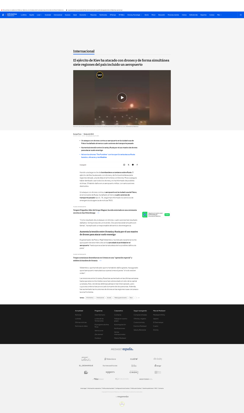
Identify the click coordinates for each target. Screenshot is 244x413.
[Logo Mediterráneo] (146, 379)
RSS (156, 388)
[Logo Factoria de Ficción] (110, 365)
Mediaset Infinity (159, 315)
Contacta (117, 315)
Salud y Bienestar (140, 330)
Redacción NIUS (89, 134)
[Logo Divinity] (158, 359)
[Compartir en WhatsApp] (124, 165)
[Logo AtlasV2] (98, 379)
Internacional (83, 51)
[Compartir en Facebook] (137, 165)
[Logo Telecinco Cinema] (134, 372)
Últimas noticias (81, 322)
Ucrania (109, 297)
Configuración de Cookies (122, 388)
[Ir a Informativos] (11, 14)
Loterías (78, 319)
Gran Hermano (100, 315)
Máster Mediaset (120, 338)
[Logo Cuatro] (134, 359)
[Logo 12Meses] (158, 372)
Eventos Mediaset (140, 326)
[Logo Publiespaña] (122, 379)
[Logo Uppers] (110, 372)
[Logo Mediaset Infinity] (86, 359)
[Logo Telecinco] (110, 359)
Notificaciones (119, 328)
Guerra (138, 297)
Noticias (78, 315)
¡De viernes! (99, 334)
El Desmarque (158, 322)
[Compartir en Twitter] (128, 165)
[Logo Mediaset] (122, 350)
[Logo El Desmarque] (86, 365)
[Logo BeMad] (86, 372)
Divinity (156, 330)
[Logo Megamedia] (123, 397)
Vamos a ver (99, 331)
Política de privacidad (108, 388)
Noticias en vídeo (81, 326)
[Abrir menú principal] (241, 15)
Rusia (131, 297)
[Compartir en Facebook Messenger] (132, 165)
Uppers (156, 319)
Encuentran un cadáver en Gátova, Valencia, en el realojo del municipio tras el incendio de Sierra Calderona (33, 10)
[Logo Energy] (158, 365)
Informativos (90, 297)
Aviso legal (83, 388)
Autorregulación (120, 324)
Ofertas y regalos (140, 319)
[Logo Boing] (134, 365)
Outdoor (98, 338)
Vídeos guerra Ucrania (120, 297)
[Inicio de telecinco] (3, 15)
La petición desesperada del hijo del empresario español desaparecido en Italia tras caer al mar (95, 10)
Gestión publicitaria (148, 388)
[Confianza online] (122, 406)
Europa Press (77, 134)
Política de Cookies (136, 388)
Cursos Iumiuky (139, 322)
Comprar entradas (140, 315)
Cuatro (155, 326)
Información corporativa (94, 388)
